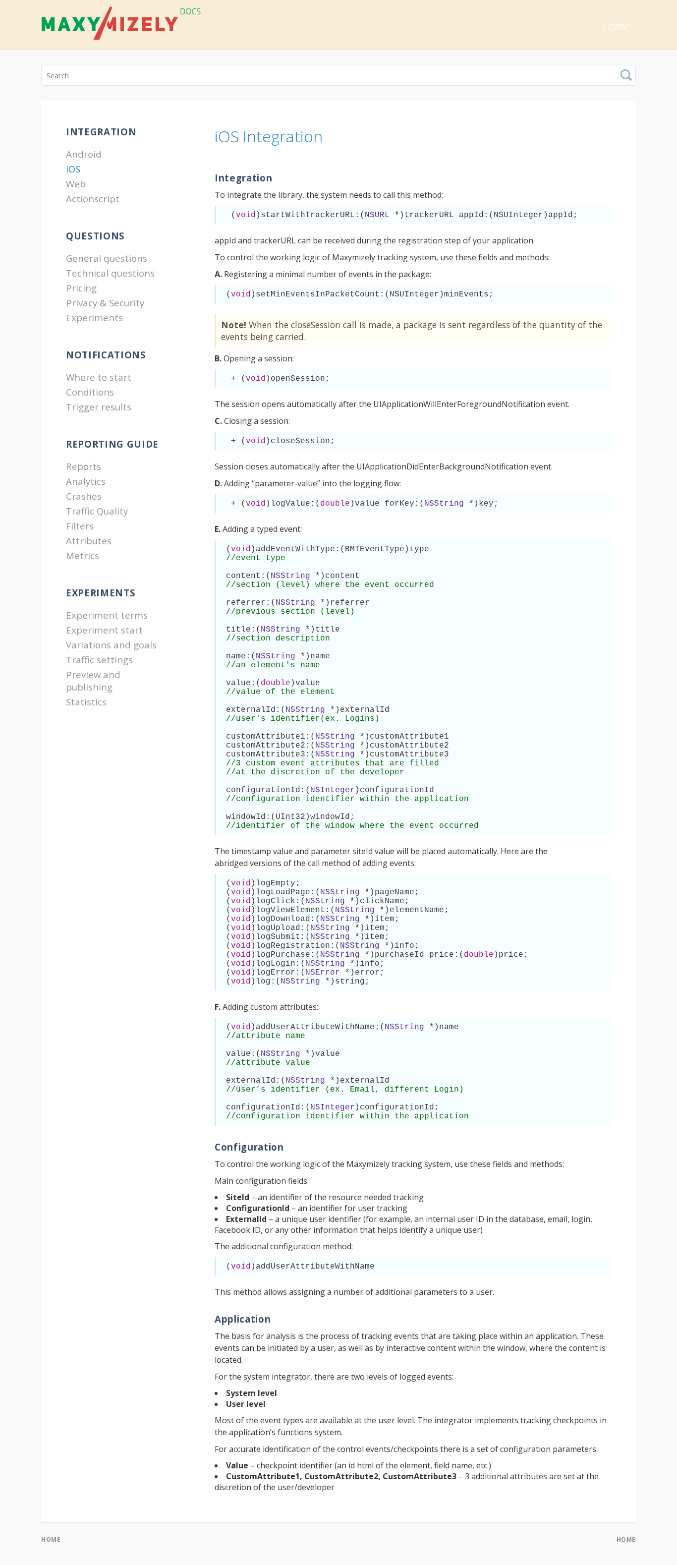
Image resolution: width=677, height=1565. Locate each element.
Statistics (86, 702)
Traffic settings (99, 659)
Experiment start (104, 630)
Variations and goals (111, 644)
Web (76, 183)
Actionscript (92, 198)
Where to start (98, 377)
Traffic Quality (97, 511)
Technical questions (110, 273)
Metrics (82, 555)
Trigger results (98, 407)
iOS (73, 169)
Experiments (94, 317)
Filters (80, 526)
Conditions (90, 392)
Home (617, 26)
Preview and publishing (93, 680)
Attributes (89, 540)
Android (84, 154)
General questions (106, 258)
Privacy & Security (105, 302)
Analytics (86, 481)
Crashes (84, 496)
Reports (83, 466)
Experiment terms (107, 615)
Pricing (81, 288)
